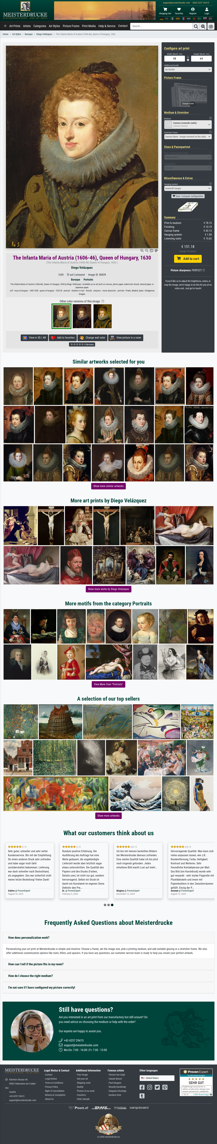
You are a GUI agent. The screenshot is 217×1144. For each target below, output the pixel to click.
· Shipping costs (83, 1082)
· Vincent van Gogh (116, 1074)
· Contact (48, 1074)
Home (5, 34)
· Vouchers (81, 1095)
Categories (39, 26)
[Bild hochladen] (210, 26)
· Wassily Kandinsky (117, 1086)
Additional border (171, 65)
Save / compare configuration (189, 196)
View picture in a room (127, 337)
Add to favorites (65, 337)
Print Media (89, 26)
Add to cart (190, 259)
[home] (5, 26)
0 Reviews (89, 344)
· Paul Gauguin (114, 1082)
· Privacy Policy (51, 1086)
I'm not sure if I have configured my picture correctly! (41, 987)
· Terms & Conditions (53, 1082)
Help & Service (106, 26)
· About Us (49, 1099)
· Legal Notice (50, 1078)
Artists (27, 26)
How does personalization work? (29, 938)
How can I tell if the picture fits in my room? (36, 964)
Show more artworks (108, 815)
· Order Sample (83, 1099)
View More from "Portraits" (108, 684)
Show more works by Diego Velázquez (108, 589)
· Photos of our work (85, 1091)
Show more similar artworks (108, 486)
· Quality (79, 1086)
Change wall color (94, 337)
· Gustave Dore (114, 1095)
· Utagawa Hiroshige (117, 1091)
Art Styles (54, 26)
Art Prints (14, 26)
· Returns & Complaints (54, 1095)
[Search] (196, 26)
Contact (122, 26)
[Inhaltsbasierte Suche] (203, 26)
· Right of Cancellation (54, 1091)
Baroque (29, 34)
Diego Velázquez (44, 34)
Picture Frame (71, 26)
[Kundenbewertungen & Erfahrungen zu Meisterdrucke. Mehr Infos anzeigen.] (196, 1082)
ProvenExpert (24, 890)
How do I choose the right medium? (30, 976)
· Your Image (82, 1074)
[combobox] (188, 69)
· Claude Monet (115, 1078)
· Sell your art (82, 1078)
